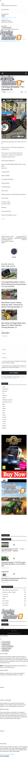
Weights (4, 428)
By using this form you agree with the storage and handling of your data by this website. (13, 367)
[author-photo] (14, 255)
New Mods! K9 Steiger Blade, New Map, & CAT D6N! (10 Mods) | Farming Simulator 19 (13, 325)
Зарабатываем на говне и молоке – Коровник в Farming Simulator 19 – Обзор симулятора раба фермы (7, 239)
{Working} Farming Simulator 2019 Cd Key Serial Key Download (13, 579)
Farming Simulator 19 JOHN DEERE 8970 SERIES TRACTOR (20, 238)
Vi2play (4, 91)
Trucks (3, 423)
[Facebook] (2, 95)
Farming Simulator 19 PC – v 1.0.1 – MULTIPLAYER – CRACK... (13, 550)
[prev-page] (1, 330)
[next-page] (2, 330)
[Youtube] (2, 628)
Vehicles (4, 425)
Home (3, 387)
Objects (4, 408)
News (3, 406)
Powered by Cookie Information (7, 754)
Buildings (4, 391)
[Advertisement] (14, 57)
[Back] (1, 2)
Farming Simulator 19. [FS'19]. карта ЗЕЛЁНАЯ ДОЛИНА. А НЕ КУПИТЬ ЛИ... (13, 564)
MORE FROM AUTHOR (8, 266)
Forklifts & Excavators (7, 399)
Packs (3, 412)
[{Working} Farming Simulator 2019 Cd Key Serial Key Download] (14, 574)
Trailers (4, 421)
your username (5, 9)
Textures (4, 417)
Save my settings (5, 756)
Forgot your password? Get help (9, 17)
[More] (9, 95)
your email (4, 26)
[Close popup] (0, 639)
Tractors (4, 419)
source (3, 218)
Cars (3, 393)
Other (3, 410)
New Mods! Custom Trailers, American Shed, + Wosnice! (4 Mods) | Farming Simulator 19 (11, 305)
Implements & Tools (7, 402)
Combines (4, 395)
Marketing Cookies (6, 648)
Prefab (3, 415)
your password (5, 14)
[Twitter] (6, 95)
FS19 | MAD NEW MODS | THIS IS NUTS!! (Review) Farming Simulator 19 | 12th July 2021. (13, 284)
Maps (3, 404)
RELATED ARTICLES (7, 264)
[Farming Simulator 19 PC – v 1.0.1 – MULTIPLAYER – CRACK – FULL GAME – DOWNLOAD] (14, 544)
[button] (2, 73)
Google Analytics (6, 644)
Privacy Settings (6, 642)
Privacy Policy (4, 19)
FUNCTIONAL (5, 650)
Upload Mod (5, 389)
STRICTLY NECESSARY (7, 646)
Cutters (4, 397)
